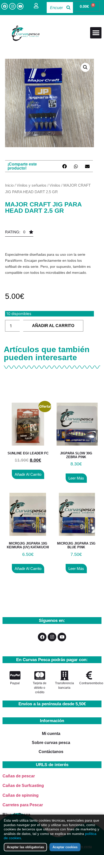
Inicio (9, 185)
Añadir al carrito (53, 326)
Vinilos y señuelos (31, 185)
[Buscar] (68, 8)
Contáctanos (51, 752)
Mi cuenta (51, 733)
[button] (95, 32)
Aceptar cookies (65, 847)
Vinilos (54, 185)
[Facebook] (4, 6)
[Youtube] (20, 6)
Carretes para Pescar (23, 805)
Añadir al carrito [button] (28, 474)
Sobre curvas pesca (51, 742)
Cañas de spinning (21, 795)
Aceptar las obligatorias (25, 847)
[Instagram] (12, 6)
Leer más (76, 478)
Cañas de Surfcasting (23, 785)
